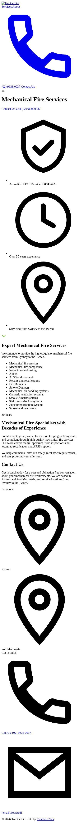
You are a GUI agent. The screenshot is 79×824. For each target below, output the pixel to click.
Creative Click (45, 819)
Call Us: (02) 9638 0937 (16, 732)
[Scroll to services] (4, 337)
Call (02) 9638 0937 (28, 108)
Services (7, 6)
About (16, 6)
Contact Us (28, 86)
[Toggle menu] (3, 91)
